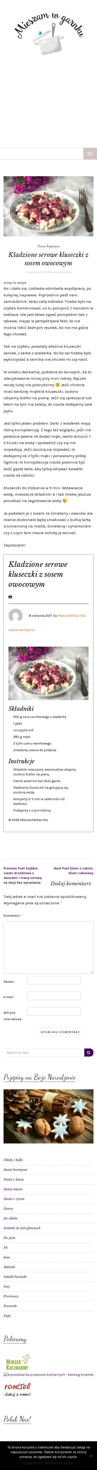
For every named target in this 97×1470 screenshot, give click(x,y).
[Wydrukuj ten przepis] (10, 596)
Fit (6, 1248)
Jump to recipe (15, 283)
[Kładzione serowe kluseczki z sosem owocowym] (48, 206)
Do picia (9, 1238)
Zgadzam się (33, 1463)
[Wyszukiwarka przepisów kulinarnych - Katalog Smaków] (48, 1375)
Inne (7, 1257)
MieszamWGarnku (59, 272)
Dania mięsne (13, 1189)
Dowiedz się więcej (59, 1463)
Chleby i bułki (13, 1160)
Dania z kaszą (14, 1179)
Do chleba (10, 1218)
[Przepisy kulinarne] (18, 1361)
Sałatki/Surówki (15, 1277)
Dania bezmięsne (48, 246)
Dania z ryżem (14, 1199)
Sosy (7, 1287)
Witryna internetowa (12, 1016)
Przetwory (11, 1296)
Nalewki (9, 1267)
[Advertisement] (48, 102)
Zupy (7, 1316)
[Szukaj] (88, 1052)
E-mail (9, 997)
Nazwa (9, 981)
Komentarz (13, 915)
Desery (8, 1209)
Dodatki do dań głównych (22, 1228)
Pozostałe (10, 1306)
